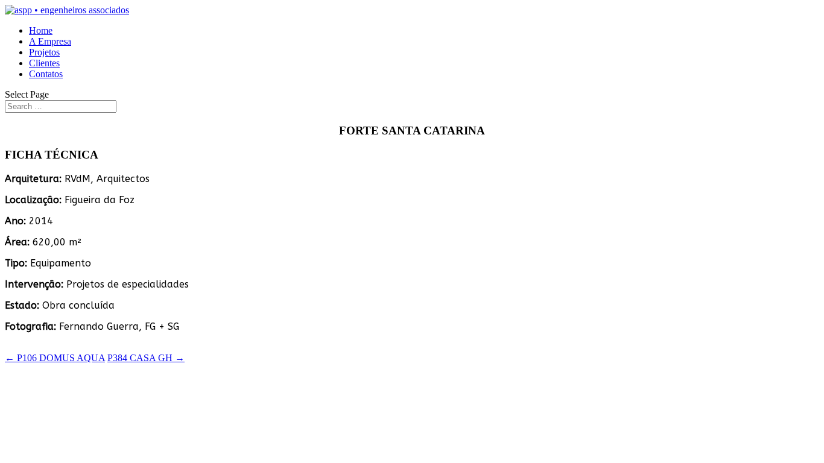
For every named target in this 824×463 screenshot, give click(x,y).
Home (40, 30)
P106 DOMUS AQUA (55, 358)
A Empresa (50, 41)
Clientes (44, 63)
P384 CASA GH (146, 358)
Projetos (44, 52)
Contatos (46, 74)
